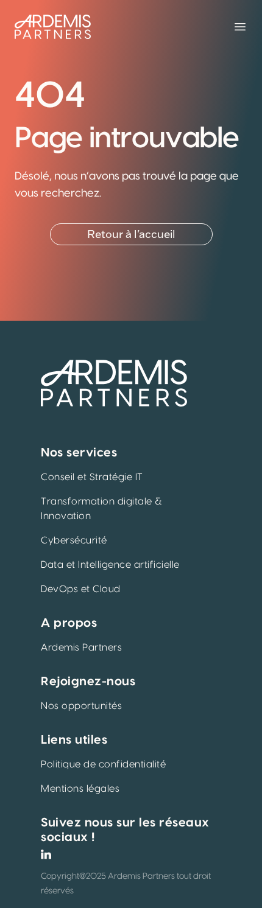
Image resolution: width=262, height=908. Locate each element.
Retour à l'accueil (131, 234)
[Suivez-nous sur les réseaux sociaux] (46, 854)
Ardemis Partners (81, 647)
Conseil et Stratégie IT (92, 477)
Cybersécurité (74, 540)
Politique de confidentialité (103, 764)
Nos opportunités (81, 706)
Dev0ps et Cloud (81, 589)
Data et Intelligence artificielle (110, 565)
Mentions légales (80, 789)
